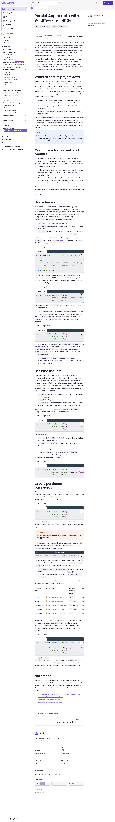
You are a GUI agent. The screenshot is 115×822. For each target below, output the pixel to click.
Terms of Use (64, 757)
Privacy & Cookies (66, 754)
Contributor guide (40, 754)
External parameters (42, 668)
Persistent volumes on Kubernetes (50, 703)
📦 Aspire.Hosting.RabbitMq (55, 609)
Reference (38, 750)
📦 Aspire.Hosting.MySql (54, 597)
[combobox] (59, 784)
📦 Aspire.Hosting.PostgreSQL (56, 605)
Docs (97, 3)
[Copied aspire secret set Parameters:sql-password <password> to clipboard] (81, 555)
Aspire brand (38, 760)
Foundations (39, 37)
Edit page (40, 714)
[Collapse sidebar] (32, 8)
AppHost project (60, 240)
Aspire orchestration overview (49, 700)
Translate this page (53, 714)
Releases (37, 757)
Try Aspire (107, 3)
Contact (37, 763)
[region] (59, 263)
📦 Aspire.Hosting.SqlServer (55, 613)
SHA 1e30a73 (38, 789)
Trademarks (64, 760)
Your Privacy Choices (71, 750)
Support (63, 763)
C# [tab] (37, 247)
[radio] (37, 783)
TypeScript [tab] (46, 247)
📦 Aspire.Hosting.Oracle (54, 601)
